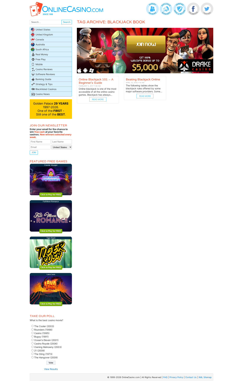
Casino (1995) (41, 333)
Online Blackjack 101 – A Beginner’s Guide (96, 81)
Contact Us (191, 377)
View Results (51, 369)
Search (66, 22)
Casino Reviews (44, 69)
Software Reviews (45, 74)
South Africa (42, 49)
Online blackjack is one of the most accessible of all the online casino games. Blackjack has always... (97, 91)
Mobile (39, 64)
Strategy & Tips (44, 84)
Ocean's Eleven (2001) (46, 340)
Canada (40, 39)
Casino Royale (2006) (46, 343)
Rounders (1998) (43, 329)
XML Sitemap (205, 377)
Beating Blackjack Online (143, 79)
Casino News (43, 94)
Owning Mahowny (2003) (48, 347)
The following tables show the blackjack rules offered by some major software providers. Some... (144, 88)
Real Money (42, 54)
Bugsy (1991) (41, 336)
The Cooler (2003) (44, 326)
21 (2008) (39, 350)
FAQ (165, 377)
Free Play (41, 59)
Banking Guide (43, 79)
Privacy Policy (176, 377)
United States (43, 29)
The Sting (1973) (43, 354)
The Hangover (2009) (46, 357)
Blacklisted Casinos (46, 89)
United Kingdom (44, 34)
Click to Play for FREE (50, 195)
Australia (40, 44)
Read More (98, 99)
